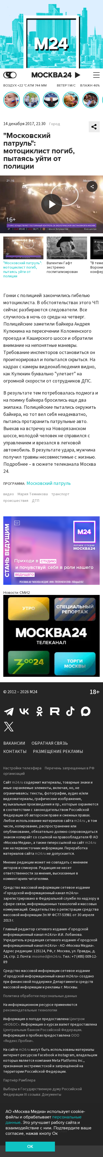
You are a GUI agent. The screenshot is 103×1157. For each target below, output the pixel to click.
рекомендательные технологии (30, 1010)
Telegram (8, 711)
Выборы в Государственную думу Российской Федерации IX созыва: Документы (42, 1091)
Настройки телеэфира (22, 768)
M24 (33, 692)
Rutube (54, 711)
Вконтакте (24, 711)
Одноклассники (39, 711)
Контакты (15, 752)
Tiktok (70, 711)
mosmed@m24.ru (46, 956)
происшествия (15, 501)
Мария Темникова (33, 494)
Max (85, 711)
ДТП (35, 501)
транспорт (60, 494)
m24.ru (17, 782)
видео (8, 494)
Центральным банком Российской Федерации (42, 1030)
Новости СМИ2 (16, 592)
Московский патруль (48, 483)
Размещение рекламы (58, 752)
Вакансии (14, 743)
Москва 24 (51, 75)
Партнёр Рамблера (19, 1080)
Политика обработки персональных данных (40, 996)
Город (54, 124)
